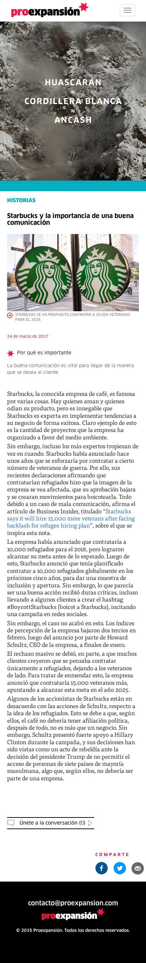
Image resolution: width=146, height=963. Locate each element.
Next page (73, 720)
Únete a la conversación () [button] (52, 823)
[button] (137, 868)
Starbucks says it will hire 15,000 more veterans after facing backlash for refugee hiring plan (71, 518)
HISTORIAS (21, 201)
